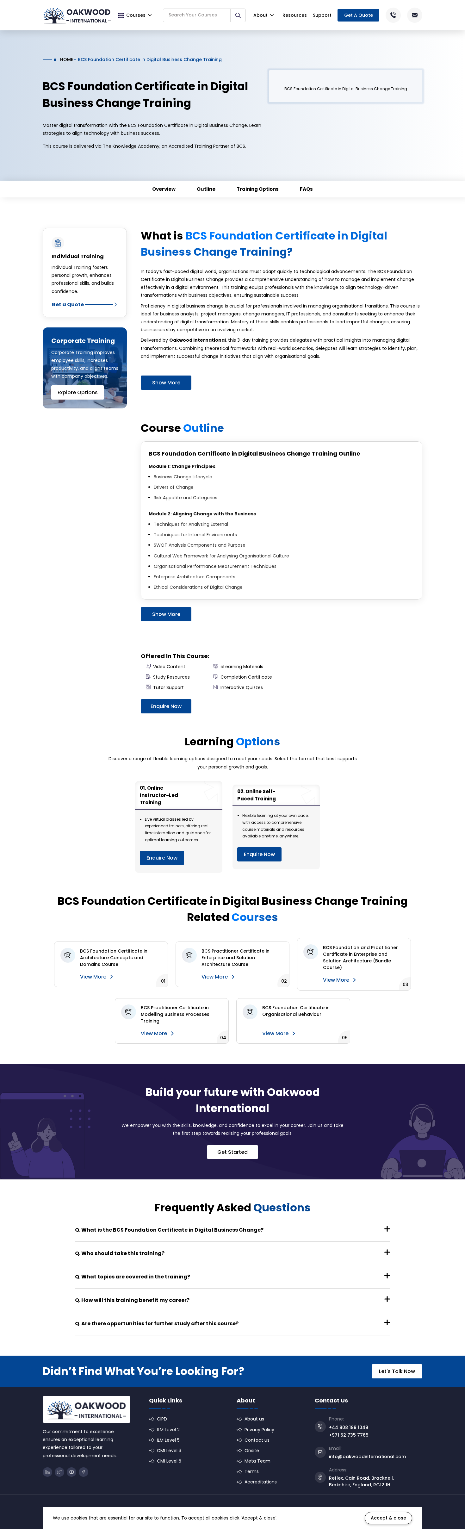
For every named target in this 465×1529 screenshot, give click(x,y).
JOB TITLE (302, 750)
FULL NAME (217, 725)
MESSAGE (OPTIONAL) (224, 775)
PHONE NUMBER (222, 750)
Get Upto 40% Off (233, 825)
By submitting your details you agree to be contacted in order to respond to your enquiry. (285, 808)
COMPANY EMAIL (308, 725)
